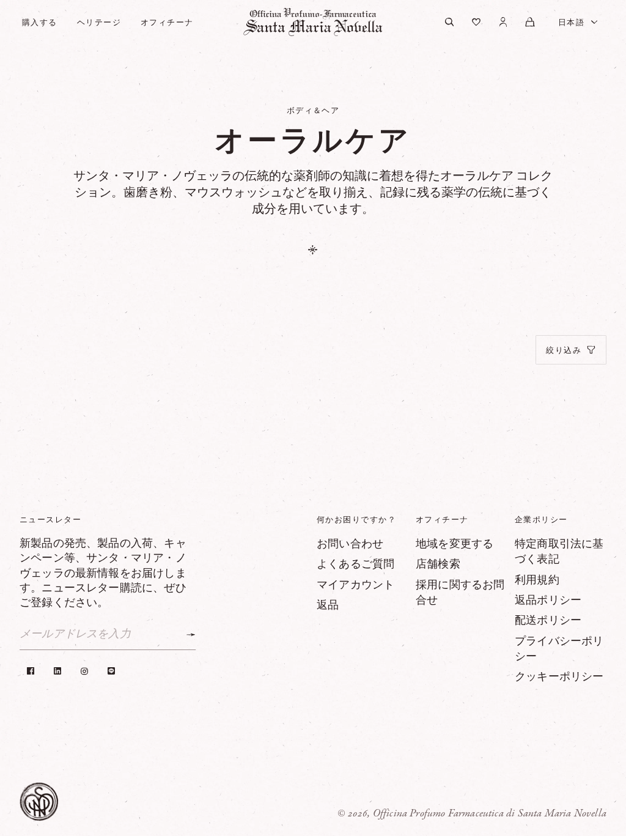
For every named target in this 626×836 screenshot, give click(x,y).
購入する (39, 22)
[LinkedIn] (57, 671)
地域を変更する (454, 544)
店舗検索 (438, 564)
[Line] (111, 671)
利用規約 (537, 580)
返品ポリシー (548, 600)
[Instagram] (84, 671)
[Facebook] (31, 671)
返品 (328, 605)
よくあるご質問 (355, 564)
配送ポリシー (548, 620)
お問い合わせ (350, 544)
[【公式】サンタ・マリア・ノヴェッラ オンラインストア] (313, 22)
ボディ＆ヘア (313, 110)
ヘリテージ (99, 22)
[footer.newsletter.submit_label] (191, 635)
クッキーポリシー (559, 677)
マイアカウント (355, 585)
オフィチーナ (167, 22)
